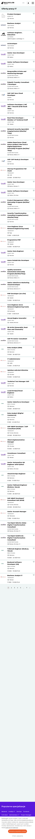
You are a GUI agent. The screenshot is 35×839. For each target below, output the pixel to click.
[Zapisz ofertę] (34, 14)
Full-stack (5, 815)
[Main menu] (33, 3)
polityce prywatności (12, 827)
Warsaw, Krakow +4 (14, 277)
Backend (4, 811)
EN (23, 3)
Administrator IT (14, 815)
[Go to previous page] (5, 588)
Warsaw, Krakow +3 (14, 77)
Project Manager (26, 815)
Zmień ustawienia (17, 836)
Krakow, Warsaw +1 (14, 186)
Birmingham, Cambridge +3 (16, 38)
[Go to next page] (29, 588)
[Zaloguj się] (28, 3)
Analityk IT (11, 811)
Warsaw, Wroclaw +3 (14, 531)
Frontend (26, 811)
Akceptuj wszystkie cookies (17, 831)
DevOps (19, 811)
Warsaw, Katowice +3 (14, 288)
